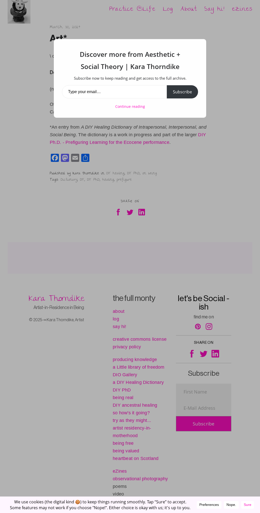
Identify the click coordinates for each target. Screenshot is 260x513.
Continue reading (130, 106)
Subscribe (182, 92)
